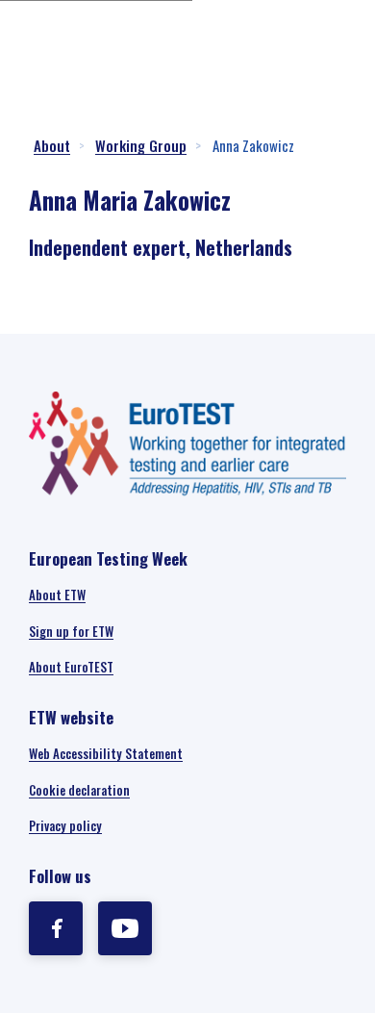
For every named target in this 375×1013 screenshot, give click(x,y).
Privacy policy (65, 825)
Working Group (141, 145)
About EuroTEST (71, 666)
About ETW (57, 594)
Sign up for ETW (71, 631)
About (52, 145)
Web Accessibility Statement (106, 753)
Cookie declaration (79, 789)
